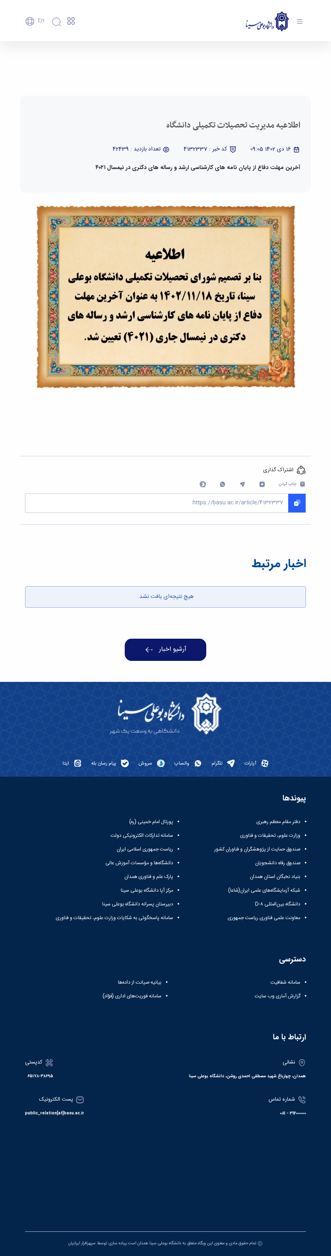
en (41, 20)
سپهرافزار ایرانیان (82, 1243)
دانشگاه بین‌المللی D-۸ (277, 904)
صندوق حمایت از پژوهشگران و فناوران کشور (257, 849)
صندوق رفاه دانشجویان (277, 863)
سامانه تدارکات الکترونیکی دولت (142, 836)
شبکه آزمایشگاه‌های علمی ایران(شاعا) (264, 890)
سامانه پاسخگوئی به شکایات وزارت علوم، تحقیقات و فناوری (114, 918)
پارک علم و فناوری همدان (148, 877)
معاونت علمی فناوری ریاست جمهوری (264, 918)
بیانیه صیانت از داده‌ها (139, 982)
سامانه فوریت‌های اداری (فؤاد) (132, 996)
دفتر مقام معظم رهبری (278, 822)
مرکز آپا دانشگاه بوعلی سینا (147, 890)
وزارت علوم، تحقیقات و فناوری (270, 836)
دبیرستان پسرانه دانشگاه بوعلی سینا (137, 904)
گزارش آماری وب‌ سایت (277, 996)
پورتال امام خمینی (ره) (151, 822)
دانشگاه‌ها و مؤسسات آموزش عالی (139, 863)
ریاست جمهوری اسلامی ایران (145, 849)
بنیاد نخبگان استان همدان (275, 877)
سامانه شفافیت (285, 982)
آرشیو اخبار (172, 649)
